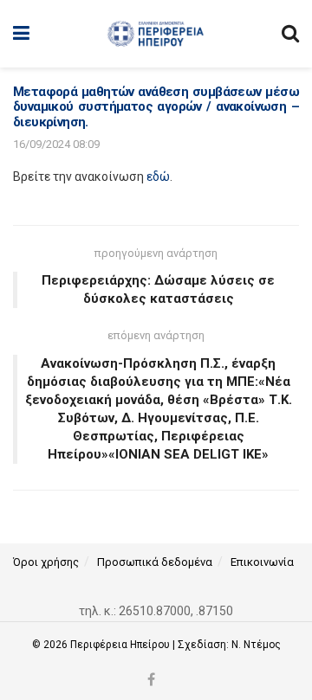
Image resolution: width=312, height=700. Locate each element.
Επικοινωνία (262, 562)
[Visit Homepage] (155, 33)
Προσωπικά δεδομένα (154, 562)
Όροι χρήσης (46, 562)
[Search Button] (290, 33)
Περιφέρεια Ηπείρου (121, 645)
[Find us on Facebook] (151, 680)
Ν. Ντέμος (256, 645)
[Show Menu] (21, 33)
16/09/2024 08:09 (56, 144)
